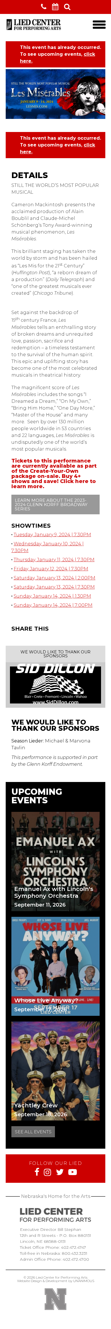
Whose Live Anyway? (46, 1000)
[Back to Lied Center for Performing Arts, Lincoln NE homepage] (34, 30)
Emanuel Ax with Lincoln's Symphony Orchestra (53, 892)
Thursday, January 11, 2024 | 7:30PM (54, 559)
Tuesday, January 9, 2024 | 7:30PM (52, 534)
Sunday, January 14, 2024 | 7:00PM (53, 605)
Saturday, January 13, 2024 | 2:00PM (54, 578)
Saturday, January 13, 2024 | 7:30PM (54, 587)
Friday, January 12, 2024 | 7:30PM (51, 568)
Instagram (47, 1172)
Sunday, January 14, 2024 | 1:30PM (52, 596)
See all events (33, 1131)
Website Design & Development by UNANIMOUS (55, 1281)
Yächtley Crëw (35, 1105)
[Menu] (99, 25)
